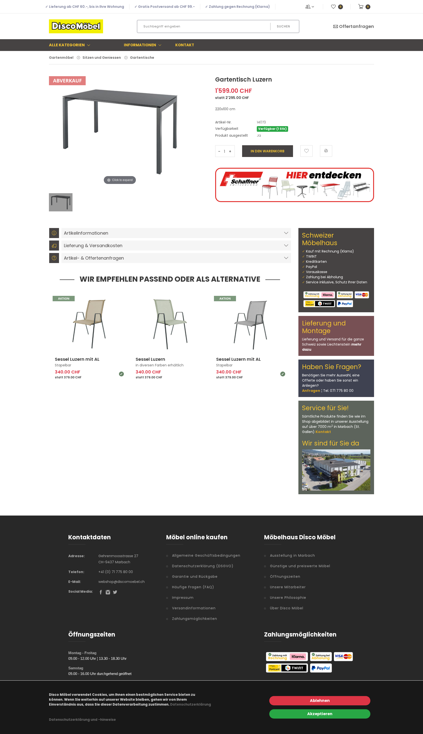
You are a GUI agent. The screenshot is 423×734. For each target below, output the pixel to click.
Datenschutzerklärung (190, 704)
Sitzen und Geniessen (101, 57)
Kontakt (184, 45)
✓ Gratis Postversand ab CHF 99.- (164, 6)
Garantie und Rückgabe (195, 576)
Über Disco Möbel (286, 608)
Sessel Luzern (150, 359)
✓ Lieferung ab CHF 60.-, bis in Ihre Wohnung (84, 6)
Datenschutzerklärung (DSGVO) (203, 566)
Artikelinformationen (86, 233)
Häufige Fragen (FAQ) (193, 587)
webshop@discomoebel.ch (121, 581)
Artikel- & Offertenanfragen (94, 258)
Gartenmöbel (61, 57)
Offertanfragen (356, 26)
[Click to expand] (120, 134)
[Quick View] (108, 339)
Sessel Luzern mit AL (77, 359)
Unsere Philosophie (288, 597)
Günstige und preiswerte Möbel (300, 566)
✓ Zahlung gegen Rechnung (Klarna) (237, 6)
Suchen (283, 26)
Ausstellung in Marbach (292, 555)
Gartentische (142, 57)
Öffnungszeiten (285, 576)
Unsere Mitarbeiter (288, 587)
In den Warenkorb (267, 151)
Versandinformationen (194, 608)
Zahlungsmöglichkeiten (194, 618)
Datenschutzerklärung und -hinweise (82, 719)
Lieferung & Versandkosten (93, 245)
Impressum (183, 597)
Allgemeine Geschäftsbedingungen (206, 555)
